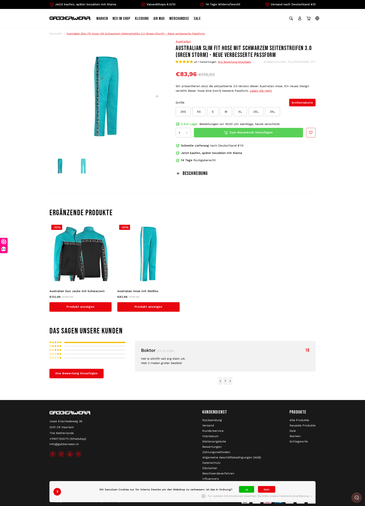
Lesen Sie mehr (261, 90)
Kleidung (142, 18)
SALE (197, 18)
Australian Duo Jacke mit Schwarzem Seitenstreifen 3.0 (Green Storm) (77, 291)
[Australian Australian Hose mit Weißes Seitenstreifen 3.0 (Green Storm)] (148, 254)
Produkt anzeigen (80, 306)
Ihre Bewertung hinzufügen (234, 61)
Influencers (210, 479)
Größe (180, 102)
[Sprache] (317, 18)
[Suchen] (291, 18)
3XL (272, 111)
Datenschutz (211, 463)
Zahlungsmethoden (216, 452)
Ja (246, 489)
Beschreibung (195, 173)
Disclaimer (209, 468)
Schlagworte (299, 441)
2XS (183, 111)
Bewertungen (212, 447)
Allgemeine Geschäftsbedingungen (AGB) (231, 457)
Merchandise (179, 18)
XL (240, 111)
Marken (102, 18)
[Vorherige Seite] (220, 381)
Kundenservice (213, 431)
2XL (256, 111)
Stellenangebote (214, 441)
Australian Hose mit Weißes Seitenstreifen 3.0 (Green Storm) (141, 291)
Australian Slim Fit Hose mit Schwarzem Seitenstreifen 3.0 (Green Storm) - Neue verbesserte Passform (136, 33)
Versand (208, 425)
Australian (183, 41)
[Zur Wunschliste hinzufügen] (311, 132)
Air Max (159, 18)
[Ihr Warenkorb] (308, 18)
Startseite (55, 33)
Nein (267, 489)
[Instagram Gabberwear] (61, 454)
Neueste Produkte (303, 425)
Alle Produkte (299, 420)
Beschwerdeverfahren (218, 473)
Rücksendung (212, 420)
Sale (293, 431)
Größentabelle (302, 102)
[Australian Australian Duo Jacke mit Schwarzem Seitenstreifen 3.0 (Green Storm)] (80, 254)
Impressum (210, 436)
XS (199, 111)
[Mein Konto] (300, 18)
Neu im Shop (122, 18)
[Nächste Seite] (230, 381)
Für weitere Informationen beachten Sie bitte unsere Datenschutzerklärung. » (260, 495)
